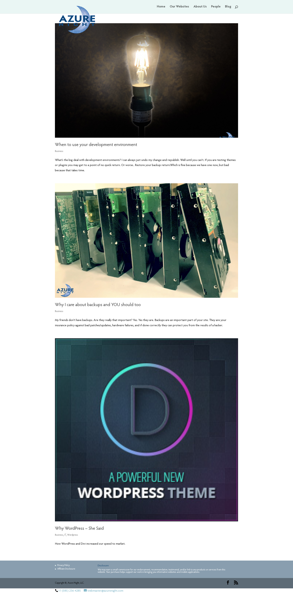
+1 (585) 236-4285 (69, 590)
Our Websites (179, 7)
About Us (200, 7)
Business (59, 151)
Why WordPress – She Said (79, 528)
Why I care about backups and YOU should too (98, 305)
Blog (228, 7)
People (216, 7)
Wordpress (72, 535)
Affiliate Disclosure (66, 569)
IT (65, 535)
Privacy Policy (63, 565)
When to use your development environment (96, 145)
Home (161, 7)
